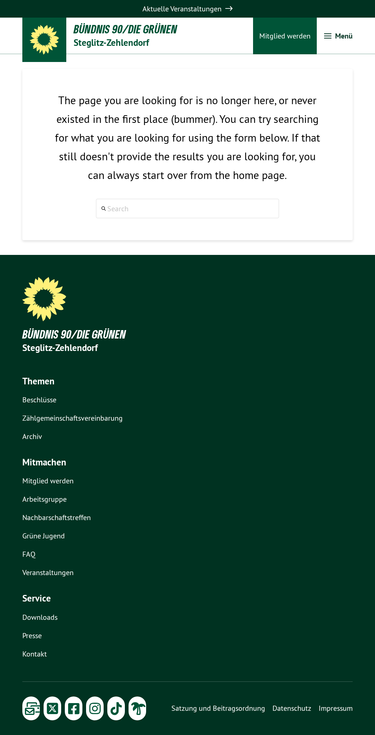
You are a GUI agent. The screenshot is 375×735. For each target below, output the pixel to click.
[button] (338, 36)
